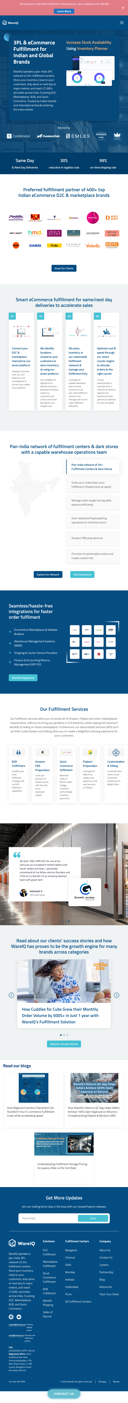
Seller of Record (48, 1333)
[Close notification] (123, 8)
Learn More (64, 11)
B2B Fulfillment (18, 763)
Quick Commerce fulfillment (66, 765)
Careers (103, 1283)
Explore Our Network (48, 574)
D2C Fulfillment (49, 1271)
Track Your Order (109, 1313)
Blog (102, 1298)
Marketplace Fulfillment (50, 1282)
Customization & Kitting (116, 763)
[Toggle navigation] (122, 23)
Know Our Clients (64, 268)
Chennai (70, 1276)
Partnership (106, 1291)
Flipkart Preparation (90, 763)
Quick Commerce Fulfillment (49, 1296)
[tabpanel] (64, 874)
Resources (105, 1305)
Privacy (102, 1400)
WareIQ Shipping (48, 1321)
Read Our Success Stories (64, 1063)
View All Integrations (23, 678)
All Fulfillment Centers (78, 1320)
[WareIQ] (10, 22)
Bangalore (71, 1269)
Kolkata (69, 1298)
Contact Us (64, 1394)
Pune (68, 1313)
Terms (116, 1400)
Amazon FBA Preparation (42, 765)
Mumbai (70, 1291)
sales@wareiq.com (16, 1354)
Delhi (68, 1283)
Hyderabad (71, 1305)
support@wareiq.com (17, 1343)
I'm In (93, 1237)
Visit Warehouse (82, 574)
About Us (104, 1269)
